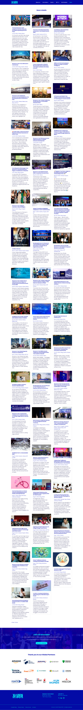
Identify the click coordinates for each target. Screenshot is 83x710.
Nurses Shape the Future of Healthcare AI (60, 316)
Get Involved (64, 2)
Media (20, 101)
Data (19, 569)
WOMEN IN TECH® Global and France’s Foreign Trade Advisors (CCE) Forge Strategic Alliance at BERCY (62, 132)
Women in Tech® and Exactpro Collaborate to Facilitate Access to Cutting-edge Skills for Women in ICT (20, 415)
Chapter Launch (64, 426)
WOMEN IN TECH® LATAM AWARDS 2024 (20, 453)
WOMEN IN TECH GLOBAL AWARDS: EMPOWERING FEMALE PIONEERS (20, 317)
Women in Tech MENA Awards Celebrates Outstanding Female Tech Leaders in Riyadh (41, 352)
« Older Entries (14, 622)
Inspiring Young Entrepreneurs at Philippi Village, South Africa (41, 527)
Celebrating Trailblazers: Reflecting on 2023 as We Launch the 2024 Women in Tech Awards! (62, 462)
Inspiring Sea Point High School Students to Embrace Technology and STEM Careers (20, 530)
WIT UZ (16, 103)
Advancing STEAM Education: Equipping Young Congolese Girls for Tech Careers (41, 494)
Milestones (24, 101)
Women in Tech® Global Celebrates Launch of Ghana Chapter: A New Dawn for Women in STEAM (41, 282)
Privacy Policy (21, 707)
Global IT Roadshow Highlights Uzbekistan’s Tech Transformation (41, 209)
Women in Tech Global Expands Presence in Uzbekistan (19, 352)
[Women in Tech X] (59, 698)
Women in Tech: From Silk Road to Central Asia (20, 64)
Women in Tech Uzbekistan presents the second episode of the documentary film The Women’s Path (20, 97)
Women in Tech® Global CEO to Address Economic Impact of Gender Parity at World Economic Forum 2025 (20, 282)
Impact (24, 250)
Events (22, 66)
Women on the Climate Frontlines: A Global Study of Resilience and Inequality (20, 566)
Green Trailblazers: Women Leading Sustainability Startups (41, 560)
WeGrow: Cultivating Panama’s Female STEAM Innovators (40, 458)
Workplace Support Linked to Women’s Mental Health (19, 385)
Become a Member (41, 643)
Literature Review (16, 497)
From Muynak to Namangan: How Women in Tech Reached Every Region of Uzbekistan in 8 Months (20, 169)
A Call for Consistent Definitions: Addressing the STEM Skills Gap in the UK (41, 595)
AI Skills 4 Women (16, 248)
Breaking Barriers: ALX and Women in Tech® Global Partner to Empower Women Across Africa (41, 387)
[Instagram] (64, 698)
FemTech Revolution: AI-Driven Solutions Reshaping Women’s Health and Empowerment (19, 492)
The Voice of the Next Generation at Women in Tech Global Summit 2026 (41, 31)
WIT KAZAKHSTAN (38, 249)
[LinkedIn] (61, 698)
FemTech (24, 495)
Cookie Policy (14, 707)
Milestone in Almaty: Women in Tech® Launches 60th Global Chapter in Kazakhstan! (61, 423)
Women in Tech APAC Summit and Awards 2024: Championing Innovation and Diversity (62, 349)
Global (20, 33)
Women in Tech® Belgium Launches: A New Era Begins (18, 206)
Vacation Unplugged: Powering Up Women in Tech (62, 569)
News (71, 2)
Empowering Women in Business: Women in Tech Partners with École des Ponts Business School (62, 532)
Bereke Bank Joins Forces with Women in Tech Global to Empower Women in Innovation (62, 247)
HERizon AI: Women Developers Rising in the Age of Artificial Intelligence (61, 64)
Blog (20, 66)
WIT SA (13, 534)
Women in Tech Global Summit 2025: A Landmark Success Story (41, 172)
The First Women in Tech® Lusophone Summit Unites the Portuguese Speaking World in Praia (19, 29)
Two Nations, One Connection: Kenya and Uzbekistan (61, 30)
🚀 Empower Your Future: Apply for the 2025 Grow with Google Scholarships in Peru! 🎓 (62, 172)
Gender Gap (24, 569)
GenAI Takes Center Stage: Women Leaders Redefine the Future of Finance (41, 318)
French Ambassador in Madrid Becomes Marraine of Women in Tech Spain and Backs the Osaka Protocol (41, 66)
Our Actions (45, 2)
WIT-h (57, 2)
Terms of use (28, 707)
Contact (34, 707)
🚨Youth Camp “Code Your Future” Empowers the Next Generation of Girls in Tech (20, 133)
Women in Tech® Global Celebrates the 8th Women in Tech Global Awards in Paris (41, 101)
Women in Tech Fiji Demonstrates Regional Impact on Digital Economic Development (41, 139)
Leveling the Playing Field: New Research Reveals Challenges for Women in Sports (62, 496)
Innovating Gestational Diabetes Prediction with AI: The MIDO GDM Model (20, 602)
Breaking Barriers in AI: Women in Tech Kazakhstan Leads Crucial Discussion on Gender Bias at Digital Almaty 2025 (41, 245)
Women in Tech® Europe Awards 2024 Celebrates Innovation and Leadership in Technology (62, 385)
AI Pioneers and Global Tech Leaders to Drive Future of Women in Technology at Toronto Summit (62, 97)
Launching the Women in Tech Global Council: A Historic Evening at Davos (62, 283)
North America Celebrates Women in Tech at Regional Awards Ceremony (41, 421)
